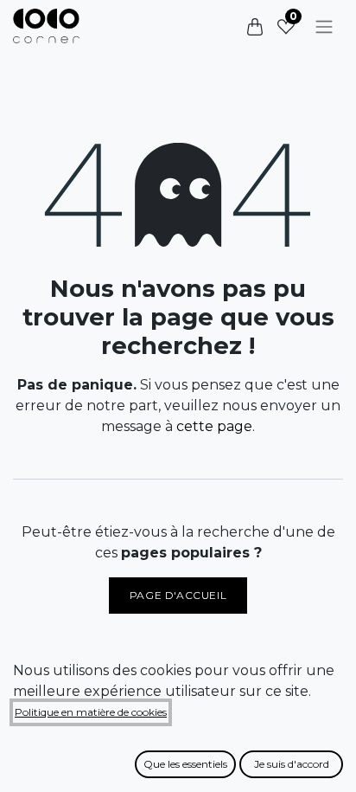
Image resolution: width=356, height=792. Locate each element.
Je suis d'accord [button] (291, 763)
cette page (214, 426)
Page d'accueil (178, 595)
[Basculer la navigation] (324, 26)
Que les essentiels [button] (185, 763)
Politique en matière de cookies (91, 711)
